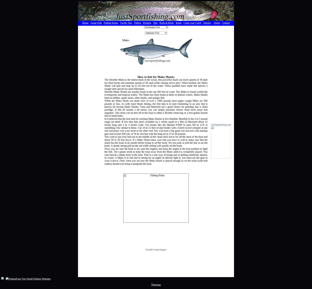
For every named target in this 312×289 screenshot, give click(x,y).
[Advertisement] (91, 74)
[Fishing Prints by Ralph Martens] (156, 198)
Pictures (147, 23)
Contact (226, 23)
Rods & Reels (166, 23)
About (217, 23)
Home (85, 23)
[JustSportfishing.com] (221, 157)
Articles (207, 23)
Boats (179, 23)
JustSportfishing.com (221, 124)
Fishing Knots (111, 23)
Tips (155, 23)
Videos (137, 23)
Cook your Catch (192, 23)
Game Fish (96, 23)
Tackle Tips (126, 23)
